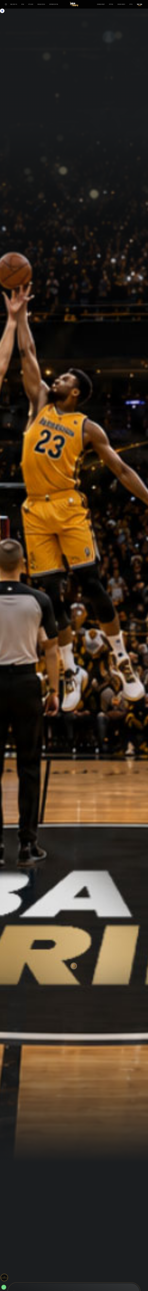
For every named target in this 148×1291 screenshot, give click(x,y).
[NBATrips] (74, 4)
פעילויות (111, 4)
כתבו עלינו (30, 4)
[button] (2, 11)
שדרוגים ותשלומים (53, 4)
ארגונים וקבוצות (41, 4)
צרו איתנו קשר (13, 4)
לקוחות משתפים (101, 4)
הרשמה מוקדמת (121, 4)
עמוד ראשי (139, 4)
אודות (22, 4)
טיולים (130, 4)
